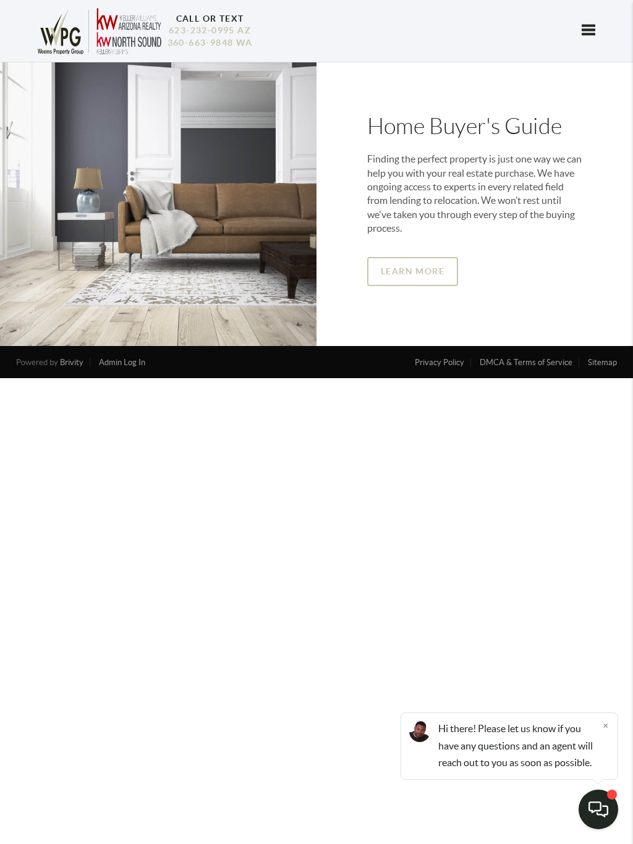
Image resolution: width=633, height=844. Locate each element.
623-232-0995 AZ (210, 30)
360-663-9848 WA (210, 43)
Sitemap (602, 362)
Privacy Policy (439, 362)
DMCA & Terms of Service (526, 362)
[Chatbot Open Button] (598, 809)
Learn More (412, 271)
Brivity (71, 362)
